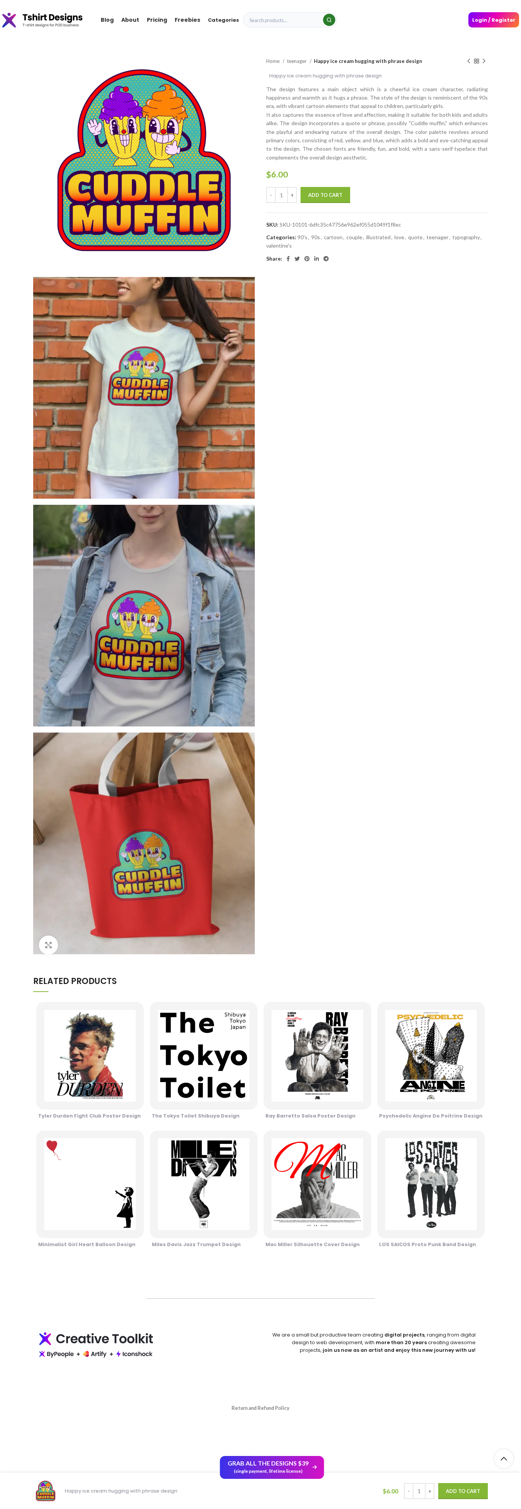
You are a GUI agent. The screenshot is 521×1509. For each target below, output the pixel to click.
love (399, 237)
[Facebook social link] (288, 259)
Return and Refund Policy (260, 1408)
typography (466, 237)
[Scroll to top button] (503, 1458)
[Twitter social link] (297, 259)
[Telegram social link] (326, 259)
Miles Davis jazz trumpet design (196, 1244)
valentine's (279, 245)
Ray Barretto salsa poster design (310, 1116)
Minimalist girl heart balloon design (86, 1244)
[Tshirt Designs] (49, 19)
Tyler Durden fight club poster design (89, 1116)
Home (273, 61)
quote (415, 237)
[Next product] (484, 61)
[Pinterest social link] (307, 259)
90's (302, 237)
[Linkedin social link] (316, 259)
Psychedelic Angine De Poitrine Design (430, 1116)
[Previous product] (469, 61)
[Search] (329, 20)
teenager (297, 61)
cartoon (333, 237)
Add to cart (325, 195)
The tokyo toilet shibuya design (196, 1116)
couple (354, 237)
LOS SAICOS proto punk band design (427, 1244)
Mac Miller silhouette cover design (312, 1244)
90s (315, 237)
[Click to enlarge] (48, 945)
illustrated (378, 237)
